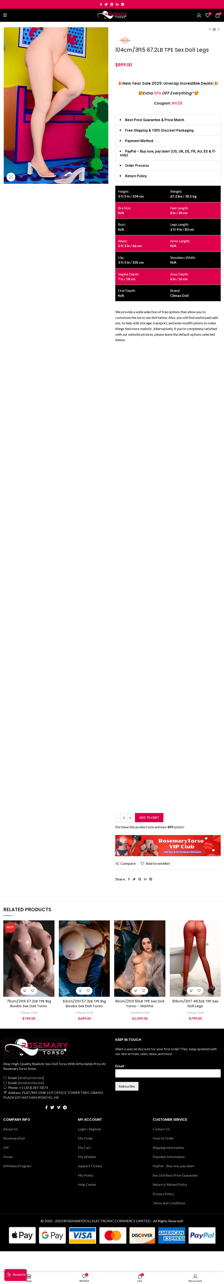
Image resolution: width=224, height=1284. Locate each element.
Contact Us (161, 1129)
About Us (10, 1129)
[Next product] (218, 29)
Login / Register (90, 1129)
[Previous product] (210, 29)
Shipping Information (168, 1147)
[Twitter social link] (106, 4)
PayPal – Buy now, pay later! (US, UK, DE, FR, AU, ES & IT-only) (168, 153)
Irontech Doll (139, 1012)
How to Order (163, 1138)
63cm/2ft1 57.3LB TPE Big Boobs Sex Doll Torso (84, 1004)
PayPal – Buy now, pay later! (174, 1166)
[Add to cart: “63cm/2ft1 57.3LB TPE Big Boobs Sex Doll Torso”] (80, 991)
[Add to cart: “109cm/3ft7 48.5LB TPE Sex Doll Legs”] (191, 991)
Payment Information (169, 1157)
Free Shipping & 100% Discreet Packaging (159, 130)
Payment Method (139, 141)
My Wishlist (87, 1157)
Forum (8, 1157)
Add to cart (149, 817)
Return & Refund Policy (170, 1184)
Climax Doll (28, 1012)
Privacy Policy (163, 1194)
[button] (168, 120)
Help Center (87, 1184)
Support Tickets (90, 1166)
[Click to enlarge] (11, 177)
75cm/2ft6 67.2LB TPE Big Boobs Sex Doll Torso (29, 1004)
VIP (6, 1147)
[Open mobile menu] (5, 15)
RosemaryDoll (14, 1138)
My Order (85, 1138)
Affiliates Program (17, 1166)
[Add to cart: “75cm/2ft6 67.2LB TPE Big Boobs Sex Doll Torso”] (25, 991)
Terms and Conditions (169, 1203)
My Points (85, 1175)
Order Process (137, 165)
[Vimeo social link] (59, 1107)
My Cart (84, 1147)
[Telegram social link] (123, 4)
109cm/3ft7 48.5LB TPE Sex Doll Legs (195, 1004)
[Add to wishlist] (33, 991)
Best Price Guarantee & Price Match (154, 120)
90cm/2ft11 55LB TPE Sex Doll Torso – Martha (139, 1004)
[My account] (199, 15)
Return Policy (136, 176)
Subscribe (127, 1086)
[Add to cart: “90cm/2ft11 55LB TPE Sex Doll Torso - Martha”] (136, 991)
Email (120, 1066)
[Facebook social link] (101, 4)
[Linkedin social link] (117, 4)
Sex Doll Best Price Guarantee (175, 1175)
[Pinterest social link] (112, 4)
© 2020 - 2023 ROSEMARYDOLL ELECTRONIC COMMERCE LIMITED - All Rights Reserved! (112, 1221)
